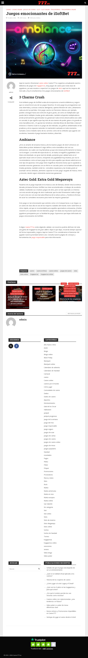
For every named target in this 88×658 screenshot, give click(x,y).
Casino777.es (30, 227)
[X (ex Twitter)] (10, 346)
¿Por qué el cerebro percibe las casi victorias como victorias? (59, 594)
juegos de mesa (70, 296)
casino (8, 9)
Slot (38, 9)
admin (11, 92)
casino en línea (42, 271)
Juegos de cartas (69, 288)
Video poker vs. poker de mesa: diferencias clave (57, 606)
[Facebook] (16, 346)
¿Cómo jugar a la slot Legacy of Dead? (60, 583)
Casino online (17, 9)
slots (60, 88)
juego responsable (38, 237)
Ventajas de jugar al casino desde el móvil (61, 617)
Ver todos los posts (74, 313)
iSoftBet (66, 91)
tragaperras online (68, 9)
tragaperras (55, 9)
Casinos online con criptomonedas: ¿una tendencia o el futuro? (61, 600)
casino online (43, 83)
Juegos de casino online (70, 293)
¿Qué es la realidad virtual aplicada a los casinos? (44, 294)
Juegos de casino (29, 9)
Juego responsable (17, 294)
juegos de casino (65, 271)
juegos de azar (70, 286)
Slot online (45, 9)
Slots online (24, 274)
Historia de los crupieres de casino (70, 300)
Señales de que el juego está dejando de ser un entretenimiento (17, 299)
